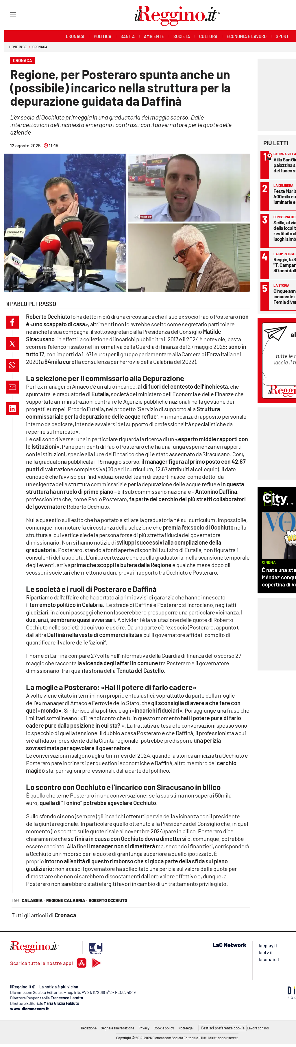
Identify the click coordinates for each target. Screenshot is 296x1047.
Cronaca (39, 47)
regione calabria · (66, 900)
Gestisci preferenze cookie (223, 1028)
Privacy (143, 1028)
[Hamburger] (7, 14)
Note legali (186, 1028)
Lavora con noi (258, 1028)
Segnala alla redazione (117, 1028)
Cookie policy (164, 1028)
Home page (18, 47)
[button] (12, 322)
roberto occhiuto (108, 900)
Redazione (89, 1028)
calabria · (33, 900)
